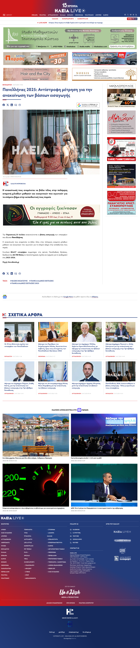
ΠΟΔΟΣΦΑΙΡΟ (29, 565)
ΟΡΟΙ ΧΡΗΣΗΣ (70, 603)
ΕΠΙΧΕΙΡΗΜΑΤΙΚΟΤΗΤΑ (55, 542)
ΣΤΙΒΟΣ (27, 572)
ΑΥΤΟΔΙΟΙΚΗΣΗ (53, 15)
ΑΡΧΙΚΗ (3, 529)
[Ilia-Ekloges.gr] (122, 559)
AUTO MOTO (28, 539)
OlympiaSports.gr (74, 632)
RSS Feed (75, 542)
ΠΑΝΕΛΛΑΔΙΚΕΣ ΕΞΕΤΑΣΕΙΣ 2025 (25, 283)
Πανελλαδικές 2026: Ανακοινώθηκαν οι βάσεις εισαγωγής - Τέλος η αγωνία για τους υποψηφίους (120, 385)
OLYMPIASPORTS (29, 562)
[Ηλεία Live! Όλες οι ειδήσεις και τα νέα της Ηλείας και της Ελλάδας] (70, 7)
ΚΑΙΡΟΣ (105, 15)
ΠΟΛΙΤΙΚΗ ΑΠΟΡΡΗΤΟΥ (86, 603)
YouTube (75, 536)
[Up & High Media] (70, 593)
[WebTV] (132, 18)
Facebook (76, 529)
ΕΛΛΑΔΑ (62, 15)
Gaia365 (55, 19)
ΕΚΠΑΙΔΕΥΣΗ (5, 549)
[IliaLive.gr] (122, 532)
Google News (68, 296)
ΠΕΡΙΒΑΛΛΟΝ (5, 572)
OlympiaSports (68, 19)
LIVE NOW (43, 22)
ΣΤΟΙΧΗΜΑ (51, 529)
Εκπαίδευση (7, 85)
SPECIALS (27, 555)
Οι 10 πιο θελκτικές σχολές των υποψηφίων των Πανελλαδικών (16, 345)
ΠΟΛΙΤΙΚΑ (42, 15)
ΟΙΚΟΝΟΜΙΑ (79, 15)
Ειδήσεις (95, 296)
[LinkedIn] (12, 105)
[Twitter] (8, 105)
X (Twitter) (76, 533)
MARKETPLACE (28, 546)
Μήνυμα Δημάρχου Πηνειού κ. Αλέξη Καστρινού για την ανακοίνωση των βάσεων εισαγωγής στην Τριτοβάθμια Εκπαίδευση (120, 347)
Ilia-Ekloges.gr (87, 632)
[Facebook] (4, 105)
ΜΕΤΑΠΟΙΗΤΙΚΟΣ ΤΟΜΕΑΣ (56, 549)
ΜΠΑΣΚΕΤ (28, 568)
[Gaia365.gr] (122, 550)
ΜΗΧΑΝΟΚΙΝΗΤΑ (30, 578)
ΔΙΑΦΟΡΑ (51, 533)
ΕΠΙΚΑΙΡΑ (35, 15)
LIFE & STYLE (28, 542)
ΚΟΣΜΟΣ (70, 15)
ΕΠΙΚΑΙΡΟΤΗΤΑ (53, 539)
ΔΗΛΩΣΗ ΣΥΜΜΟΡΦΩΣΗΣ (54, 603)
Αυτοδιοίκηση (76, 356)
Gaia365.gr (62, 632)
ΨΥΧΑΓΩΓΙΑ (27, 536)
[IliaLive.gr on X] (128, 15)
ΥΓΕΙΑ (26, 533)
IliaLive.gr (52, 632)
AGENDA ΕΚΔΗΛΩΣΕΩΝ (55, 565)
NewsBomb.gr (13, 262)
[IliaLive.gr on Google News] (134, 15)
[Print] (20, 105)
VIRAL (26, 559)
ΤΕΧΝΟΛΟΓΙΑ (28, 529)
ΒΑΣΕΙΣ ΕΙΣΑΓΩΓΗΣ (20, 280)
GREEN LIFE (51, 568)
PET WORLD (27, 549)
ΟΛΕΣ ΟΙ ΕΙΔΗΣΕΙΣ (6, 533)
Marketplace (82, 19)
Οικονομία (41, 356)
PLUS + (26, 552)
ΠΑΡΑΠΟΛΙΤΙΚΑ (6, 568)
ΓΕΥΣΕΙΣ (3, 546)
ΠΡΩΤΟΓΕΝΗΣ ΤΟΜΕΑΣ (55, 559)
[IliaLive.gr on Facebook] (125, 15)
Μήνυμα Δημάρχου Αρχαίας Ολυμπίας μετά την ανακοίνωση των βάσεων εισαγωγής (86, 385)
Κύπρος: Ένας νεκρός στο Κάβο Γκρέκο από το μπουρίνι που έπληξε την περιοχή (75, 23)
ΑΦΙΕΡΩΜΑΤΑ (5, 542)
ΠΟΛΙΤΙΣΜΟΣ (89, 15)
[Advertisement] (121, 230)
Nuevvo (74, 638)
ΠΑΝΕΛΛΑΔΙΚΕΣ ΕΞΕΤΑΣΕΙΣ (42, 280)
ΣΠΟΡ (27, 575)
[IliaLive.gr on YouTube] (131, 15)
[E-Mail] (16, 105)
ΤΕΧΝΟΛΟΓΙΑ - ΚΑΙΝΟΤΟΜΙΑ (57, 562)
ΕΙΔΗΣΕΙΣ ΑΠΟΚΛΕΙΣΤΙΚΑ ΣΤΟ (64, 410)
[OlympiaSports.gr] (122, 541)
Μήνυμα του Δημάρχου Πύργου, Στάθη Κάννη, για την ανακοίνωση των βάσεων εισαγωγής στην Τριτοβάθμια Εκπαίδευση (19, 386)
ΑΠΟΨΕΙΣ (98, 15)
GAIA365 (49, 536)
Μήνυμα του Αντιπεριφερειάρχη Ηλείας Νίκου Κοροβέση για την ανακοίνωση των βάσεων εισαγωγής (53, 385)
